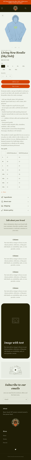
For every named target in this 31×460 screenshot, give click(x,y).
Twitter (5, 439)
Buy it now (15, 86)
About (4, 435)
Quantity (3, 73)
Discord (5, 442)
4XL (10, 69)
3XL (4, 69)
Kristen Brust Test (13, 456)
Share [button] (4, 192)
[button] (2, 8)
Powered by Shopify (20, 456)
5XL (16, 69)
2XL (23, 66)
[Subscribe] (26, 399)
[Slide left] (12, 47)
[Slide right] (19, 47)
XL (18, 66)
